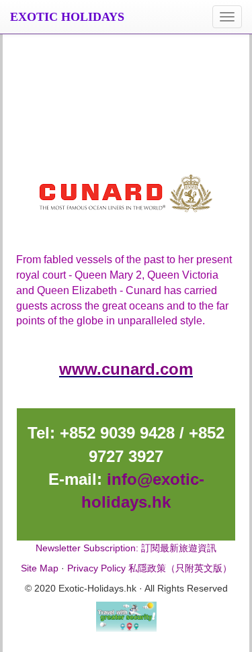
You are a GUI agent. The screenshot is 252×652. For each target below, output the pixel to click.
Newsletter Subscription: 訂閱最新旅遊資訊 (126, 548)
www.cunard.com (126, 369)
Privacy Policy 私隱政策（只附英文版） (149, 568)
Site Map (39, 568)
